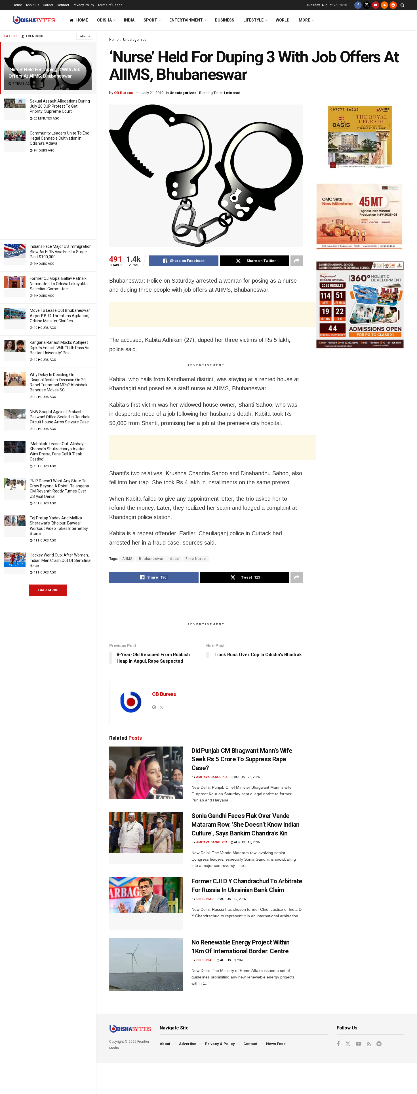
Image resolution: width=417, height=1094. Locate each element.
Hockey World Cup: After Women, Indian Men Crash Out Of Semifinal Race (60, 560)
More (304, 20)
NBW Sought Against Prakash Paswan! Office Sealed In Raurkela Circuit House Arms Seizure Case (60, 417)
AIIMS (127, 559)
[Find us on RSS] (384, 5)
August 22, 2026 (246, 777)
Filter (83, 36)
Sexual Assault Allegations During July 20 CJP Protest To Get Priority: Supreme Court (60, 106)
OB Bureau (123, 93)
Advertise (187, 1044)
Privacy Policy (83, 5)
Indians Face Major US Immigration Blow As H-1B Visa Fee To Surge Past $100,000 (61, 251)
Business (224, 20)
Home (17, 5)
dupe (174, 559)
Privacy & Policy (220, 1044)
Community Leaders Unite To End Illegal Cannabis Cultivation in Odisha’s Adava (59, 138)
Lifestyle (253, 20)
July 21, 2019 (152, 93)
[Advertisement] (47, 198)
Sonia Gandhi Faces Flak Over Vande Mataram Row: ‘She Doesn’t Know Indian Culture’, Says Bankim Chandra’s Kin (245, 824)
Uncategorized (134, 40)
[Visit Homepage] (34, 20)
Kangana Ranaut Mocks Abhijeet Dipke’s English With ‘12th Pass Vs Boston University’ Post (59, 347)
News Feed (276, 1044)
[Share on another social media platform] (296, 260)
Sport (150, 20)
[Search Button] (402, 5)
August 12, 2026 (232, 899)
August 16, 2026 (246, 842)
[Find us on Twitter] (366, 5)
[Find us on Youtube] (375, 5)
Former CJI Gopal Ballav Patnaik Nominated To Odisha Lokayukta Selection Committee (59, 283)
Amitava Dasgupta (212, 777)
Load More (48, 590)
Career (48, 5)
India (129, 20)
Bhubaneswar (151, 559)
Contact (63, 5)
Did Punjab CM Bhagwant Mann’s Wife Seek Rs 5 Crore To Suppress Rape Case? (241, 759)
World (283, 20)
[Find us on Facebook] (358, 5)
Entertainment (186, 20)
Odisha (104, 20)
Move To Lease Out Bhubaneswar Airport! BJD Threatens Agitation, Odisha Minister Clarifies (60, 315)
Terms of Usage (110, 5)
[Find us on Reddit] (393, 5)
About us (32, 5)
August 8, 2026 (231, 960)
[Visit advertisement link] (360, 138)
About (165, 1044)
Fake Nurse (196, 559)
